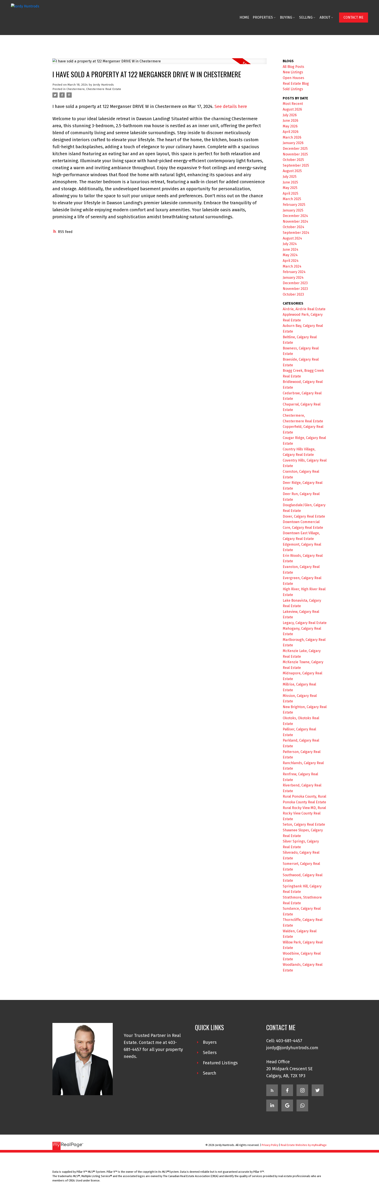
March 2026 (292, 137)
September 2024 (296, 233)
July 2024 (290, 244)
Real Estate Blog (296, 83)
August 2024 (292, 238)
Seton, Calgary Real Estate (304, 824)
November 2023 (295, 289)
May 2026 (290, 126)
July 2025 (290, 177)
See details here (231, 106)
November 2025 (295, 154)
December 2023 (295, 283)
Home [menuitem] (244, 17)
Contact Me (353, 17)
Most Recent (293, 104)
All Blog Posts (293, 67)
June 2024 (290, 249)
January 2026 (293, 143)
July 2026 (290, 115)
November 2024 (295, 221)
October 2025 (293, 160)
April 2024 (291, 261)
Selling (306, 17)
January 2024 (293, 277)
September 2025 (296, 165)
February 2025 (294, 205)
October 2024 (293, 227)
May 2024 (290, 255)
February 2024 (294, 272)
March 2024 (292, 266)
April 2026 (291, 132)
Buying (286, 17)
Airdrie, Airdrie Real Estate (304, 309)
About (325, 17)
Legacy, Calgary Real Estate (305, 623)
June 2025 (290, 182)
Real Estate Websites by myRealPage (304, 1145)
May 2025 (290, 188)
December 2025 (295, 148)
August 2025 (292, 171)
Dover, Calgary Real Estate (304, 516)
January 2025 (293, 210)
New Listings (293, 72)
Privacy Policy (270, 1145)
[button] (353, 17)
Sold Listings (293, 89)
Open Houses (293, 78)
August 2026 (292, 109)
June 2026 (290, 120)
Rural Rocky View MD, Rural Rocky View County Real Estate (304, 813)
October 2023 (293, 294)
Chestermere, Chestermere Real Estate (93, 89)
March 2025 (292, 199)
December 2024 (295, 216)
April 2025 (290, 193)
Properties (263, 17)
